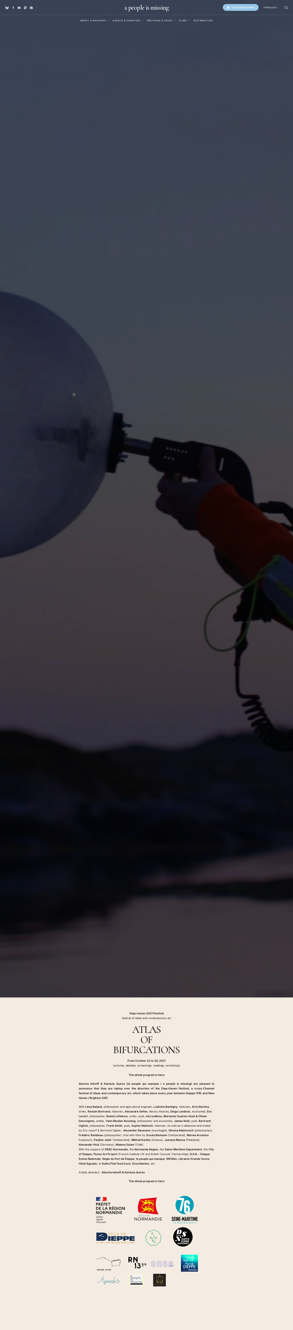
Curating (44, 631)
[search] (286, 7)
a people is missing (146, 7)
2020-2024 (30, 631)
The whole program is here (146, 1075)
